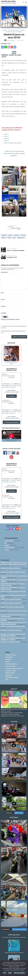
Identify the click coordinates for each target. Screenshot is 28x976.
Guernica (16, 235)
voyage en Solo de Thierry (14, 31)
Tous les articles (13, 30)
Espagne (4, 235)
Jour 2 (6, 136)
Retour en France (9, 540)
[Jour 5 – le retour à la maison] (3, 249)
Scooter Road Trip (9, 547)
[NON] (26, 968)
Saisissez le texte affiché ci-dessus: (10, 319)
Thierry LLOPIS (11, 40)
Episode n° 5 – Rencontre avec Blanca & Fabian (13, 626)
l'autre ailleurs (8, 1)
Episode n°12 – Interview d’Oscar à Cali (11, 599)
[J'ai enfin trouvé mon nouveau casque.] (14, 833)
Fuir (6, 543)
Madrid (4, 101)
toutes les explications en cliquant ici (14, 952)
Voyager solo (8, 675)
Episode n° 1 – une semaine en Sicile (10, 642)
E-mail (3, 299)
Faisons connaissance (11, 664)
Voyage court (21, 237)
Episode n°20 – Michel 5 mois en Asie (11, 568)
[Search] (23, 2)
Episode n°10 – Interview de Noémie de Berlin (13, 607)
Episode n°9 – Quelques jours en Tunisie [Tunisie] (14, 611)
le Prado (19, 60)
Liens (6, 679)
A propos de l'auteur (11, 362)
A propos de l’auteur (10, 655)
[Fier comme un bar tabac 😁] (14, 860)
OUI (4, 973)
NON (9, 973)
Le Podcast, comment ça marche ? (14, 668)
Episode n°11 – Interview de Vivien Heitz (11, 603)
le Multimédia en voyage (11, 677)
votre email (11, 377)
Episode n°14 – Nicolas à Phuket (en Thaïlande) (13, 591)
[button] (5, 170)
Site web (3, 306)
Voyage (22, 30)
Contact (11, 363)
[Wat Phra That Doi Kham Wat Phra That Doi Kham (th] (14, 914)
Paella (9, 237)
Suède (4, 73)
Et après (7, 545)
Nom (2, 292)
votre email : (11, 403)
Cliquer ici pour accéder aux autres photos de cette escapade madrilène (14, 154)
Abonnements (9, 657)
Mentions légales (11, 390)
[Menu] (25, 2)
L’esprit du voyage (10, 666)
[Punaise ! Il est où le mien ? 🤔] (14, 887)
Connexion (8, 659)
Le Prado (23, 235)
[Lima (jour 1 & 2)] (3, 256)
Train (14, 237)
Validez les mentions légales (12, 392)
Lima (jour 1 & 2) (12, 257)
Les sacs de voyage (10, 670)
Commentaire (4, 272)
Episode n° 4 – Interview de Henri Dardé (11, 630)
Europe (4, 30)
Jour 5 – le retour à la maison (15, 250)
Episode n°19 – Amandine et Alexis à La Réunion (13, 572)
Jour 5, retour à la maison (12, 143)
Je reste (7, 549)
